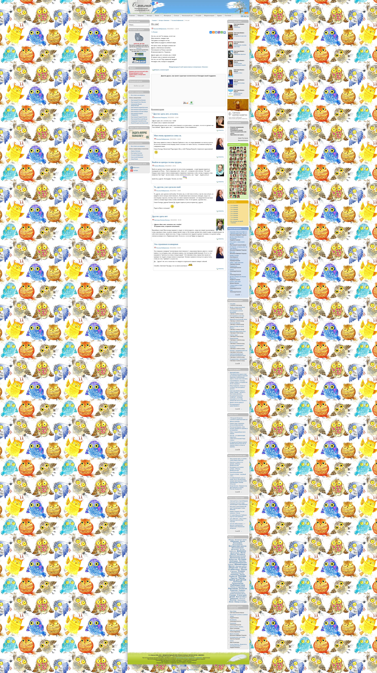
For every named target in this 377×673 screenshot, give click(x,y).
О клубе (198, 15)
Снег (231, 290)
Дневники (241, 551)
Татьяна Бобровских (177, 20)
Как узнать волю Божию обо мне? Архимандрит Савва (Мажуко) (238, 508)
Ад (231, 273)
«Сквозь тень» (238, 72)
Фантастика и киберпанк (238, 597)
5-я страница (234, 213)
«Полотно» (237, 27)
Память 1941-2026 (235, 281)
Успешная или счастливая (237, 637)
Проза (241, 578)
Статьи (176, 15)
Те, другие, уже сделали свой (167, 186)
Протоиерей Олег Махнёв (138, 102)
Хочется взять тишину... (237, 626)
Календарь (234, 561)
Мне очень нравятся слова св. (167, 135)
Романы (242, 590)
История (242, 559)
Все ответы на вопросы (138, 95)
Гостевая (228, 15)
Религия (243, 588)
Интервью (167, 15)
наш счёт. (139, 48)
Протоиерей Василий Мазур (139, 119)
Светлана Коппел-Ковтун (162, 220)
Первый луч (233, 266)
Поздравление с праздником (238, 359)
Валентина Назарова (160, 117)
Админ (219, 15)
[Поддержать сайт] (188, 104)
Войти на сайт (139, 86)
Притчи (234, 578)
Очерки (241, 571)
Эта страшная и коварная (166, 244)
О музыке (233, 571)
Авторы (149, 15)
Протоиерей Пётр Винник (138, 100)
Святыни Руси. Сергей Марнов (239, 501)
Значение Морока (235, 323)
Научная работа (241, 566)
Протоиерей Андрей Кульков (139, 107)
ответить (221, 130)
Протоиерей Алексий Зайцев (139, 111)
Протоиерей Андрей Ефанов (139, 109)
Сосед (232, 269)
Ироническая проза (237, 557)
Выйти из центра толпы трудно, (167, 162)
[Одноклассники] (213, 32)
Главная (132, 15)
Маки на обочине (235, 421)
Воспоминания (238, 548)
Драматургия (234, 553)
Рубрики (141, 15)
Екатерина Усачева (136, 153)
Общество (233, 568)
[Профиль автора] (220, 127)
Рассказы (233, 588)
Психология (237, 583)
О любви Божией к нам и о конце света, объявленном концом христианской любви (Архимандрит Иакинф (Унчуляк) (238, 481)
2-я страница (234, 207)
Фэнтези (233, 600)
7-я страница (234, 217)
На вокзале (233, 619)
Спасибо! (232, 303)
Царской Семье (234, 259)
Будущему (233, 623)
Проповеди (237, 581)
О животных (234, 569)
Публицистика (237, 585)
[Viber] (219, 32)
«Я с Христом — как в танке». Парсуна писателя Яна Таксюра (238, 520)
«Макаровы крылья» (240, 54)
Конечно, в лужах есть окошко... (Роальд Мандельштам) (236, 464)
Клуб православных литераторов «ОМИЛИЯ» (189, 657)
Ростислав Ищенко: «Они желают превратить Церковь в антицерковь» (239, 428)
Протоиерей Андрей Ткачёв (139, 117)
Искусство (233, 559)
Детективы (235, 549)
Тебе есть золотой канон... (237, 630)
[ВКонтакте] (211, 32)
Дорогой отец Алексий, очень (238, 319)
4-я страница (234, 211)
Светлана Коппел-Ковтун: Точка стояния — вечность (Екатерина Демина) (237, 392)
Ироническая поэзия (238, 556)
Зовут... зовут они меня (236, 262)
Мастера (232, 252)
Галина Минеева (159, 166)
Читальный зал (187, 15)
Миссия (232, 566)
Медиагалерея (209, 15)
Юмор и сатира (240, 602)
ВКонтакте (136, 167)
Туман (232, 640)
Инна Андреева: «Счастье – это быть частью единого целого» (238, 387)
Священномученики (237, 592)
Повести (233, 576)
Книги (156, 16)
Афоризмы (234, 541)
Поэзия (155, 32)
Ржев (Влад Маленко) (236, 472)
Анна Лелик (134, 159)
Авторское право (241, 539)
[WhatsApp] (222, 32)
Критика (242, 561)
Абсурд (231, 539)
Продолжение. (234, 338)
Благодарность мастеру (237, 315)
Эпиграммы (241, 600)
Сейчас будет (234, 335)
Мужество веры (234, 633)
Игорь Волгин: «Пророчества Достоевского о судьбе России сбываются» (238, 487)
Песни (242, 574)
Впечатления (234, 342)
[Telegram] (216, 32)
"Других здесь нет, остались (165, 113)
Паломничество (237, 573)
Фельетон (242, 598)
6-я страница (234, 215)
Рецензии (234, 590)
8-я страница (234, 219)
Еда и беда (233, 611)
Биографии (237, 543)
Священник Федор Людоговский (136, 104)
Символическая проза (237, 593)
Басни (242, 541)
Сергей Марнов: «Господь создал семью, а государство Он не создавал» (238, 382)
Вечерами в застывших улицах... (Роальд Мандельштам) (237, 469)
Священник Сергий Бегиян (138, 121)
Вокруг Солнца (234, 255)
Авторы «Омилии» (164, 20)
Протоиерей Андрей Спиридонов (137, 114)
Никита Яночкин (135, 151)
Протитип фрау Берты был (238, 331)
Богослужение (238, 544)
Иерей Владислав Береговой (139, 123)
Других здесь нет (160, 216)
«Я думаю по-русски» (240, 36)
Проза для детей (237, 580)
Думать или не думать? (237, 402)
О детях (243, 568)
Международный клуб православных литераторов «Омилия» (188, 67)
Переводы (235, 574)
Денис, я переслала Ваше (237, 307)
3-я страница (234, 209)
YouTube (135, 170)
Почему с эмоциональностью (238, 350)
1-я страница (234, 205)
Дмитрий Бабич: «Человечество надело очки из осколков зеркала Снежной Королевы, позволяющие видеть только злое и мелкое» (239, 375)
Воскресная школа (237, 546)
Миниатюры (240, 564)
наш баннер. (143, 51)
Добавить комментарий (161, 70)
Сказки (232, 595)
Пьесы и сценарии (237, 587)
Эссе (231, 602)
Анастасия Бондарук (137, 157)
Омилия (244, 569)
